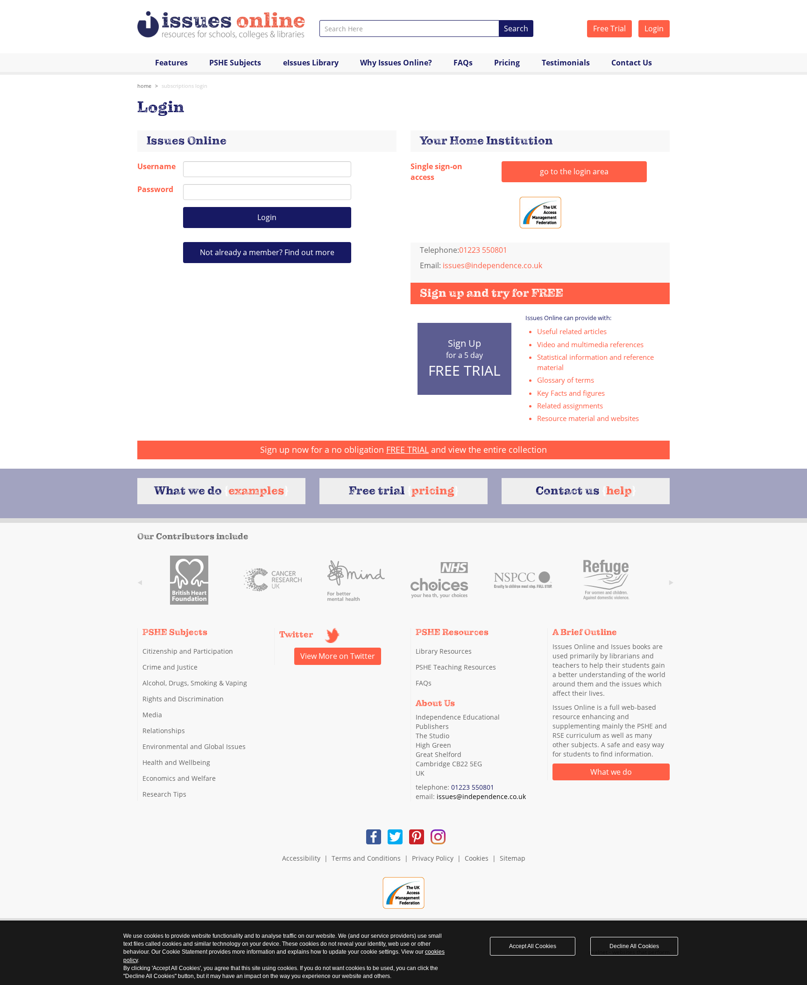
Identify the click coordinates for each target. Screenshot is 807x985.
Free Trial (609, 28)
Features (171, 62)
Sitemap (512, 858)
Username (153, 166)
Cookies (476, 858)
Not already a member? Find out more (267, 252)
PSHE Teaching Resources (456, 667)
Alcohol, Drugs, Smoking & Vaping (194, 682)
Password (153, 189)
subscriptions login (184, 85)
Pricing (507, 62)
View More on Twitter (337, 656)
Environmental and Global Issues (194, 746)
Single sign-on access (436, 171)
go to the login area (574, 171)
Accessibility (301, 858)
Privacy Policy (432, 858)
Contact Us (631, 62)
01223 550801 (472, 787)
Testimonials (566, 62)
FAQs (463, 62)
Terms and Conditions (366, 858)
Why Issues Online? (396, 62)
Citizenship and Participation (187, 651)
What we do (611, 772)
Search (516, 28)
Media (152, 714)
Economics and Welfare (179, 778)
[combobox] (409, 28)
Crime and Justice (170, 667)
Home (144, 85)
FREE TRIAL (407, 449)
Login (654, 28)
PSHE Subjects (235, 62)
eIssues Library (311, 62)
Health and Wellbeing (176, 762)
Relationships (163, 730)
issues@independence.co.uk (492, 265)
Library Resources (444, 651)
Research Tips (164, 794)
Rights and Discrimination (183, 698)
